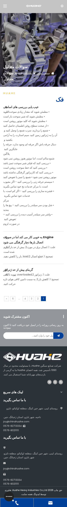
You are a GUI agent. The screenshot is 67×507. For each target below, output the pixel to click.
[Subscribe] (58, 335)
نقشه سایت (27, 494)
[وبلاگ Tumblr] (55, 382)
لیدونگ (36, 494)
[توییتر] (61, 382)
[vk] (49, 382)
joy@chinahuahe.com (16, 421)
